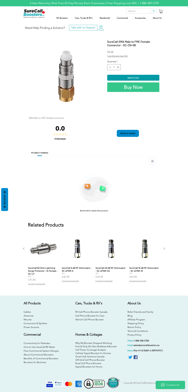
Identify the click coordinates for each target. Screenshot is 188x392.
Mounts (28, 319)
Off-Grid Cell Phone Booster (90, 360)
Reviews (4, 199)
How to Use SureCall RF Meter (39, 347)
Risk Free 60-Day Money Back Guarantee (78, 3)
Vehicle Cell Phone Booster (89, 319)
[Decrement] (110, 67)
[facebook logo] (135, 357)
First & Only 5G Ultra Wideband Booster (93, 346)
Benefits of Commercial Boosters (41, 358)
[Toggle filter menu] (152, 161)
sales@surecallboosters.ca (146, 345)
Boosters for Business (35, 362)
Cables (27, 311)
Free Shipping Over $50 (117, 56)
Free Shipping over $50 (122, 3)
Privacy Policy (134, 334)
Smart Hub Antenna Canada (89, 356)
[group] (94, 259)
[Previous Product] (24, 248)
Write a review (127, 133)
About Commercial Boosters (38, 354)
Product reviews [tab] (39, 152)
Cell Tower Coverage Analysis (90, 349)
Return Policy (134, 327)
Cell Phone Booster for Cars (89, 315)
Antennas (28, 315)
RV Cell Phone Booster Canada (90, 311)
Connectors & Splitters (35, 323)
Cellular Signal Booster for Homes (93, 353)
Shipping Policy (135, 323)
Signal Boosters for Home (88, 366)
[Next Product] (164, 248)
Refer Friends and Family (140, 311)
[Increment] (118, 67)
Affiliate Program (136, 319)
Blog (129, 315)
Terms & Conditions (137, 331)
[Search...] (154, 11)
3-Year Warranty (40, 3)
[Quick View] (43, 248)
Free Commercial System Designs (41, 350)
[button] (161, 11)
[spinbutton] (114, 67)
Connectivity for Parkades (37, 343)
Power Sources (31, 327)
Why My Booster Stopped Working (93, 343)
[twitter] (130, 357)
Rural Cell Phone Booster (88, 363)
